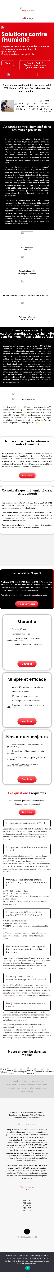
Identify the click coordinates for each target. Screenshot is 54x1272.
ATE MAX (27, 1205)
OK (27, 1268)
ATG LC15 (27, 1208)
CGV (27, 1189)
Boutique (27, 663)
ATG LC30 (27, 1211)
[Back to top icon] (27, 1231)
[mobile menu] (50, 10)
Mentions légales (27, 1187)
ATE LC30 (27, 1203)
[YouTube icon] (27, 2)
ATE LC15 (27, 1200)
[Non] (50, 1262)
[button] (5, 106)
